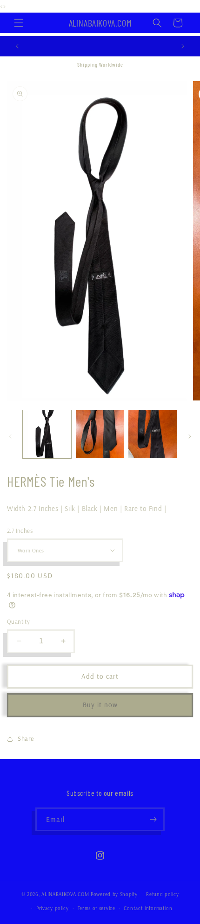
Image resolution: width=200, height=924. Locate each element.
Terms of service (96, 908)
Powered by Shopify (114, 893)
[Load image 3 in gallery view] (152, 434)
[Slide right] (190, 436)
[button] (18, 23)
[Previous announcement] (17, 46)
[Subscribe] (153, 819)
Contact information (148, 908)
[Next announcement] (183, 46)
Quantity (18, 621)
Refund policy (162, 894)
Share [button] (26, 738)
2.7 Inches (20, 530)
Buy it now (100, 704)
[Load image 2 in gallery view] (100, 434)
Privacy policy (52, 908)
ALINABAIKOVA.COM (66, 893)
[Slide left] (10, 436)
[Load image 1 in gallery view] (47, 434)
